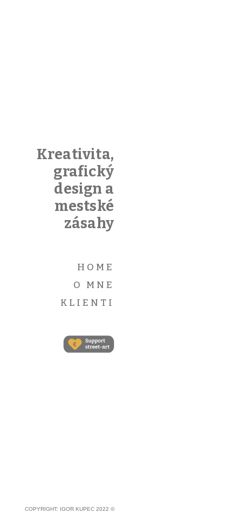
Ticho (188, 102)
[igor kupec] (84, 92)
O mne (93, 285)
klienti (87, 303)
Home (95, 267)
